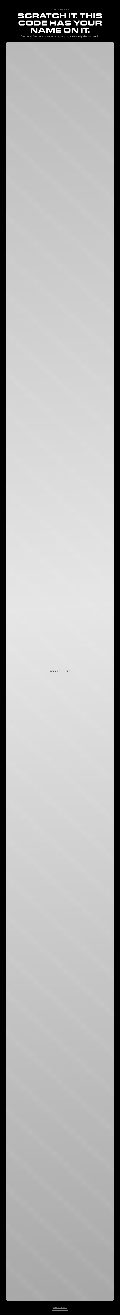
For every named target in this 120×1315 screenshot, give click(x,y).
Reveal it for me (60, 1307)
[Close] (115, 5)
